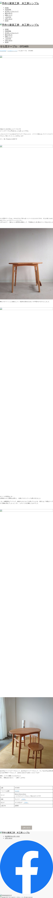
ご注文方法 (8, 17)
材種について (8, 15)
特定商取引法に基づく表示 (12, 836)
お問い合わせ (8, 19)
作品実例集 (8, 9)
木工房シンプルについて (11, 11)
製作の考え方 (8, 13)
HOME (7, 8)
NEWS (6, 21)
